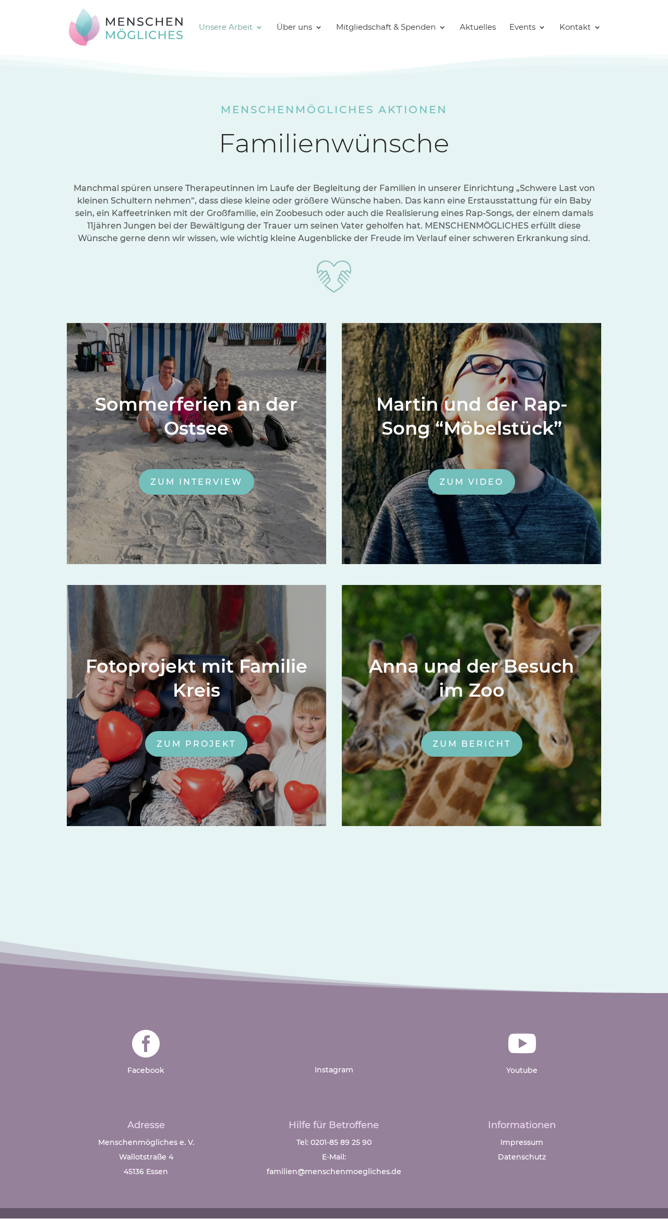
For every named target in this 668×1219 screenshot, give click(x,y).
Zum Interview (196, 482)
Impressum (521, 1142)
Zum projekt (196, 744)
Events (522, 27)
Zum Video (471, 482)
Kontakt (575, 27)
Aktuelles (478, 27)
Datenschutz (522, 1157)
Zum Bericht (472, 744)
